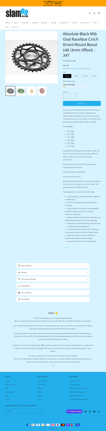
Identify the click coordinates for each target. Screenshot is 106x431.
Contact (7, 381)
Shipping (74, 68)
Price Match (41, 385)
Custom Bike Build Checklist (78, 399)
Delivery (40, 388)
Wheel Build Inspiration (77, 392)
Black (67, 76)
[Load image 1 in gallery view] (10, 91)
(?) (74, 81)
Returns (40, 396)
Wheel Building (74, 385)
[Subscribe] (40, 411)
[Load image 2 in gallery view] (21, 91)
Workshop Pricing (75, 381)
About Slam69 (10, 392)
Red (95, 76)
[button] (8, 23)
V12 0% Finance (42, 381)
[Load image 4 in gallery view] (42, 91)
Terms (39, 399)
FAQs (6, 388)
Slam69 (55, 428)
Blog (6, 396)
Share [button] (67, 248)
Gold (77, 76)
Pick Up (39, 392)
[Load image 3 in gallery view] (31, 91)
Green (86, 76)
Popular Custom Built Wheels (79, 388)
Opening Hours (10, 385)
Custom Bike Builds (76, 396)
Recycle (7, 399)
